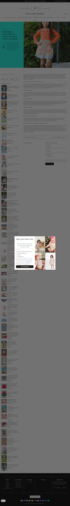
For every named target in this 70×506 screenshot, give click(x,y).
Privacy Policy (29, 261)
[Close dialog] (54, 237)
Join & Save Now (25, 266)
